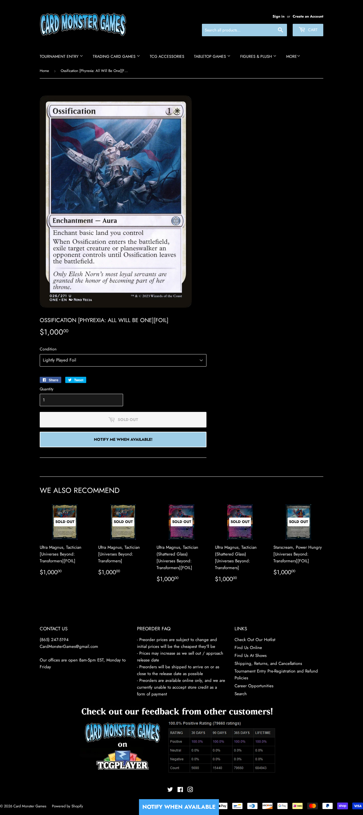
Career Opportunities (254, 686)
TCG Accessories (167, 56)
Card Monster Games (29, 806)
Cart (312, 30)
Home (44, 70)
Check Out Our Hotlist (255, 640)
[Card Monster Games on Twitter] (170, 790)
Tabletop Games (210, 56)
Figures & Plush (256, 56)
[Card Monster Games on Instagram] (190, 790)
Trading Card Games (115, 56)
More (291, 56)
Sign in (278, 16)
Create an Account (308, 16)
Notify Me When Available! (123, 439)
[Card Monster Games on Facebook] (180, 790)
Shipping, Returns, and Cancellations (268, 663)
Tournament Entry (60, 56)
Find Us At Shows (251, 655)
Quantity (46, 389)
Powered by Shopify (67, 806)
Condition (48, 349)
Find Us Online (248, 647)
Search (241, 694)
